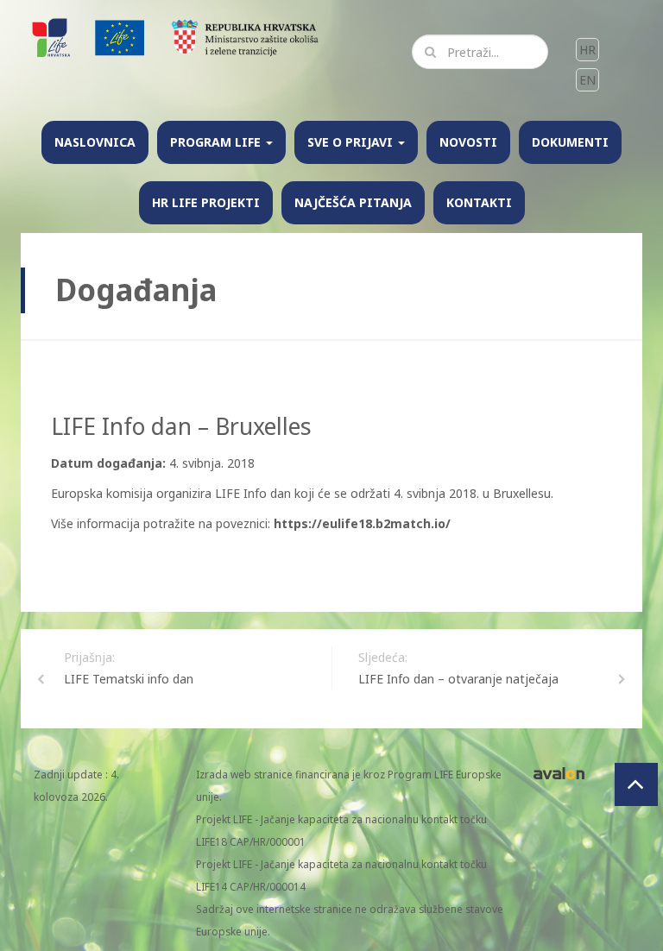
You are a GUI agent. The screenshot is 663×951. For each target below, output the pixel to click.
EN (587, 80)
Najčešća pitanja (353, 202)
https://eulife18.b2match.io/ (364, 523)
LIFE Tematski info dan (128, 679)
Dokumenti (570, 142)
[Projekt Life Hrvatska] (52, 36)
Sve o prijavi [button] (351, 142)
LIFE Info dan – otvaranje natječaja (458, 679)
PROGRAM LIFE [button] (217, 142)
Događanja (136, 289)
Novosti (468, 142)
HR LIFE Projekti (206, 202)
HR (587, 49)
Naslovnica (95, 142)
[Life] (120, 36)
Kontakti (479, 202)
